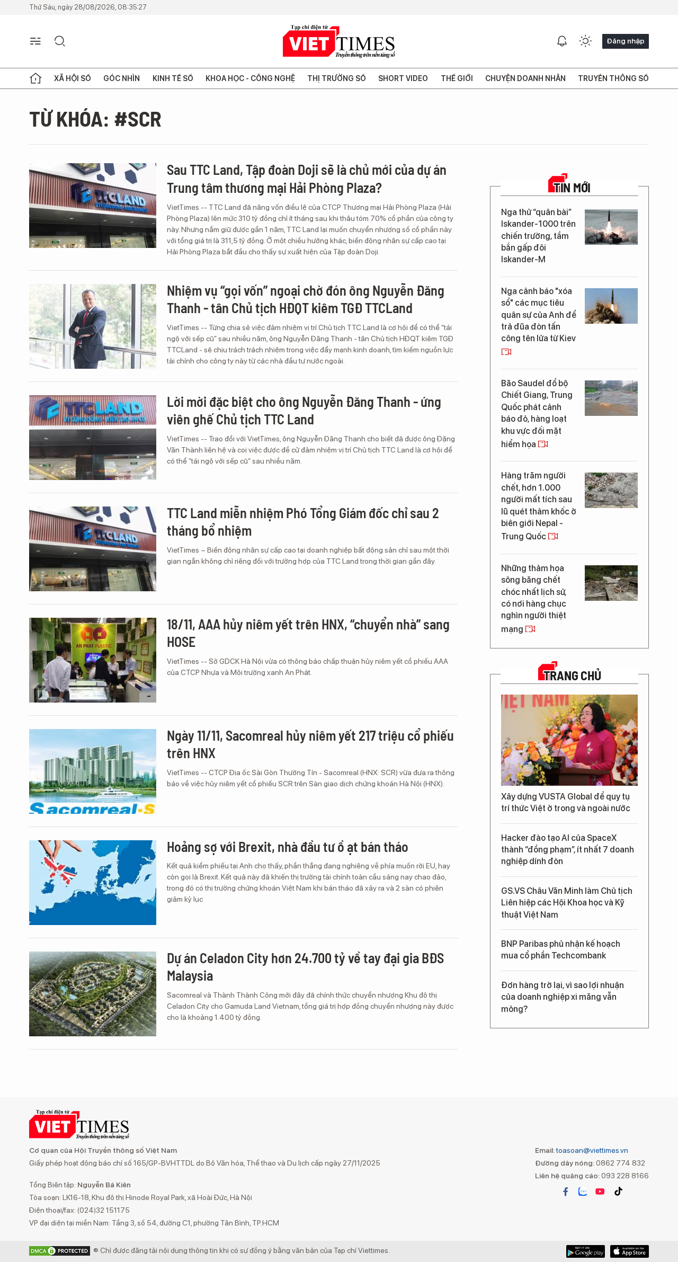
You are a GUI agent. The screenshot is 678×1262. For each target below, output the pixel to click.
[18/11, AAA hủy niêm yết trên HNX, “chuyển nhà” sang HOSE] (92, 660)
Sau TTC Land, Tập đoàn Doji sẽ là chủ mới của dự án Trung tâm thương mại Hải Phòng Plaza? (307, 178)
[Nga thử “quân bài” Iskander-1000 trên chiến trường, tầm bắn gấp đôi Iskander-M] (611, 227)
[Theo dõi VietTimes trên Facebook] (565, 1191)
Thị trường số (336, 78)
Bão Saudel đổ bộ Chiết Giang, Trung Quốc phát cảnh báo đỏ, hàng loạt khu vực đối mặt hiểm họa (537, 413)
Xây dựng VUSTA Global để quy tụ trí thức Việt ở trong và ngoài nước (565, 802)
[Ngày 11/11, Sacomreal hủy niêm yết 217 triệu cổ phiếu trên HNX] (92, 771)
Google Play (629, 1251)
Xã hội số (72, 78)
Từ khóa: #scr (95, 118)
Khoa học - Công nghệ (250, 78)
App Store (585, 1251)
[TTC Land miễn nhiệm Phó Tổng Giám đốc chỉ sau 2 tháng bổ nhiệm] (92, 548)
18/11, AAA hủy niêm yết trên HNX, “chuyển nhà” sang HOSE (308, 633)
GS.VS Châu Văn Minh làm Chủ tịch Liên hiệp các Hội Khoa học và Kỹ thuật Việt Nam (566, 903)
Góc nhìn (121, 78)
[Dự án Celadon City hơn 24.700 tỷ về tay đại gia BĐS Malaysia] (92, 994)
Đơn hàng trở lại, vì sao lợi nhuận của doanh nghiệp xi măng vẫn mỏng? (562, 997)
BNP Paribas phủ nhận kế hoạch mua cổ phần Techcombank (560, 950)
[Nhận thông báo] (562, 41)
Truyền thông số (613, 78)
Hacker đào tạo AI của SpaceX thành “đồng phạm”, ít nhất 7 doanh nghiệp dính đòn (567, 850)
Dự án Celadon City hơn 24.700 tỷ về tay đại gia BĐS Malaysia (305, 966)
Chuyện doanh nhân (525, 78)
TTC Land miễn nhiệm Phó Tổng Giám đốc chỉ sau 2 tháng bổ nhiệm (303, 521)
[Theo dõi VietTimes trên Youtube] (600, 1191)
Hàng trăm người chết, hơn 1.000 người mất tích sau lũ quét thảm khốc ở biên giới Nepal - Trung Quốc (538, 505)
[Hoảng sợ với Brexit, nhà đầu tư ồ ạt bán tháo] (92, 882)
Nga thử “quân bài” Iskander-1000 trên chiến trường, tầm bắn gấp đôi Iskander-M (538, 236)
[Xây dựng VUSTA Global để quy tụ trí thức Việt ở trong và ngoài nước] (569, 740)
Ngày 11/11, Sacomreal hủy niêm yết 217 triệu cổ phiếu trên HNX (310, 744)
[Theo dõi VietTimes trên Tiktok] (618, 1191)
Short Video (403, 78)
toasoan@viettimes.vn (591, 1150)
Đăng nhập (625, 41)
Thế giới (457, 78)
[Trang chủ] (35, 78)
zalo (582, 1191)
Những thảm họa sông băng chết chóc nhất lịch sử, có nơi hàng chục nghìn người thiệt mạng (533, 598)
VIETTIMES (339, 41)
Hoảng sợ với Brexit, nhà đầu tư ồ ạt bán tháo (287, 846)
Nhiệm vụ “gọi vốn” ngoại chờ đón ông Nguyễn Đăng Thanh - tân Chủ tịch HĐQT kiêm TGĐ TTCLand (305, 299)
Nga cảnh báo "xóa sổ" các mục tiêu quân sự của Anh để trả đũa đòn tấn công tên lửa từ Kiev (538, 315)
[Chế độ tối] (585, 41)
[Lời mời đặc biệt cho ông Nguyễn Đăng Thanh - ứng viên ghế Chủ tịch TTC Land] (92, 437)
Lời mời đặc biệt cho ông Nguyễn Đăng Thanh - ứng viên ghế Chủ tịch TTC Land (304, 410)
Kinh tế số (173, 78)
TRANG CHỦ (572, 675)
